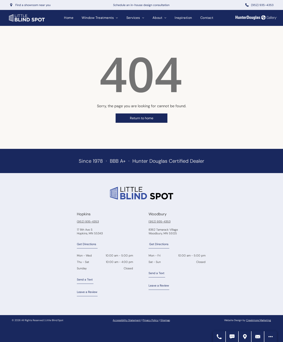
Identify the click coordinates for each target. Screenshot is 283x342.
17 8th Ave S (84, 229)
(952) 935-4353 (88, 221)
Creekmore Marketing (258, 320)
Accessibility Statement (127, 320)
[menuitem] (68, 17)
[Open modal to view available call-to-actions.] (270, 336)
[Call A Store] (219, 336)
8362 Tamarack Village (163, 229)
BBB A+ (118, 161)
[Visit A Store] (245, 336)
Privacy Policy (150, 320)
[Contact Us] (258, 336)
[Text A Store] (232, 336)
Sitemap (165, 320)
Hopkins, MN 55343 (90, 233)
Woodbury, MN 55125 (163, 233)
